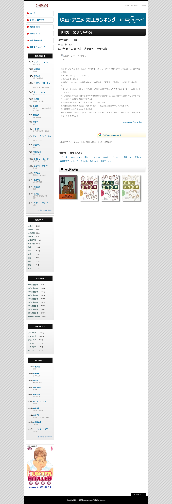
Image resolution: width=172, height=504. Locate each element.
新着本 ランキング (37, 47)
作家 (65, 40)
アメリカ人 (32, 333)
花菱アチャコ (106, 161)
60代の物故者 (33, 302)
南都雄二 (106, 157)
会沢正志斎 (37, 387)
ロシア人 (31, 350)
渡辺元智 (37, 76)
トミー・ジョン (39, 92)
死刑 (29, 268)
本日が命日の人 (40, 360)
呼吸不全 (31, 244)
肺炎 (29, 247)
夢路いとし (139, 157)
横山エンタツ (76, 157)
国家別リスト (40, 327)
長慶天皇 (36, 374)
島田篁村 (36, 408)
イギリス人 (32, 336)
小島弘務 (36, 129)
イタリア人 (32, 347)
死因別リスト (35, 27)
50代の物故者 (33, 299)
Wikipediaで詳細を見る (132, 122)
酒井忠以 (36, 381)
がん (29, 251)
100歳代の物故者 (34, 316)
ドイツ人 (31, 343)
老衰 (29, 254)
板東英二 (37, 194)
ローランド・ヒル (39, 401)
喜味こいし (128, 157)
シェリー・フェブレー (42, 62)
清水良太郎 (37, 152)
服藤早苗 (37, 180)
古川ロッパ (116, 157)
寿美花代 (36, 145)
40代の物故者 (33, 295)
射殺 (29, 265)
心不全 (30, 226)
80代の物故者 (33, 309)
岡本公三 (37, 173)
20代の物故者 (33, 288)
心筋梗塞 (31, 233)
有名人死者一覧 (36, 40)
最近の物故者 (40, 56)
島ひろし (84, 161)
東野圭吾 (37, 187)
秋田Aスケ (94, 161)
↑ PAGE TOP (138, 494)
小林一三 (74, 161)
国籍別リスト (35, 34)
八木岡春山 (37, 422)
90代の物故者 (33, 313)
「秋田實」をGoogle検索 (111, 135)
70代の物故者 (33, 306)
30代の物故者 (33, 292)
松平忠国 (36, 394)
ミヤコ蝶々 (64, 157)
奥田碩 (35, 106)
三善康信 (36, 367)
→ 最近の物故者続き (45, 210)
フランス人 (32, 340)
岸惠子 (35, 122)
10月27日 (71, 48)
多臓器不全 (32, 240)
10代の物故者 (33, 285)
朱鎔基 (36, 99)
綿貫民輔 (37, 69)
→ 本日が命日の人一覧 (44, 437)
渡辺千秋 (36, 415)
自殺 (29, 258)
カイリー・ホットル (41, 203)
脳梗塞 (30, 237)
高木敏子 (36, 115)
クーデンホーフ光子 (40, 429)
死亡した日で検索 (37, 20)
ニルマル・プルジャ (41, 166)
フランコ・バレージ (41, 159)
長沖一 (87, 157)
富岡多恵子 (64, 161)
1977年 (61, 48)
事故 (29, 261)
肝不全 (30, 229)
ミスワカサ (96, 157)
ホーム (32, 13)
